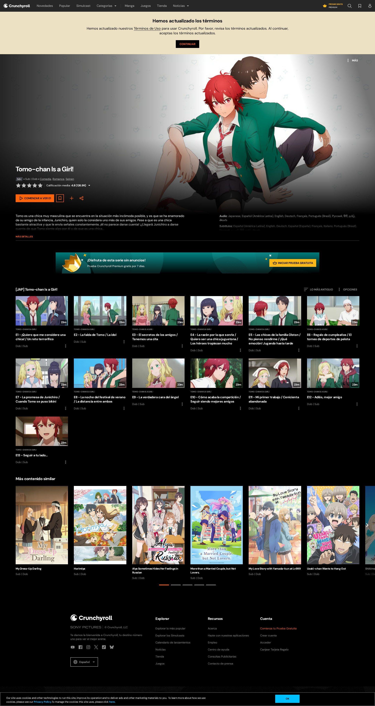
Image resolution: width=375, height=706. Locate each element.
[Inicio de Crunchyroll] (91, 617)
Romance (58, 179)
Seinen (70, 179)
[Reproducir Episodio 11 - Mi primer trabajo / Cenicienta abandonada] (275, 384)
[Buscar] (350, 6)
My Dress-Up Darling (28, 568)
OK (287, 698)
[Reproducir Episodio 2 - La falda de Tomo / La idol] (100, 320)
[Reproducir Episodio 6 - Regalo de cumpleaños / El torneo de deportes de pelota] (333, 322)
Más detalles (24, 236)
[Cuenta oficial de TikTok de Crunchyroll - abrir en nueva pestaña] (104, 647)
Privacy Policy (42, 701)
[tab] (164, 585)
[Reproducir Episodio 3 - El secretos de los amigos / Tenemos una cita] (158, 322)
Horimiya (79, 568)
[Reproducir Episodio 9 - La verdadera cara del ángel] (158, 382)
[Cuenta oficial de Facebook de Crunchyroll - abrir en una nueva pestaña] (80, 647)
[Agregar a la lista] (60, 198)
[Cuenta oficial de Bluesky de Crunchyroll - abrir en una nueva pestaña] (111, 647)
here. (112, 701)
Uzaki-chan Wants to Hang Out (326, 568)
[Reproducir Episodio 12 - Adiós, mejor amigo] (333, 382)
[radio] (18, 185)
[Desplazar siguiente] (367, 536)
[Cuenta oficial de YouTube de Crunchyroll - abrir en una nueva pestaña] (72, 647)
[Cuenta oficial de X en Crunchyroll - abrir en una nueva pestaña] (96, 647)
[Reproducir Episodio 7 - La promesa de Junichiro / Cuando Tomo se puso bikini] (42, 384)
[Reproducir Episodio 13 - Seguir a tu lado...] (42, 440)
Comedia (45, 179)
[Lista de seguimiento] (360, 6)
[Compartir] (81, 198)
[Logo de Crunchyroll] (17, 6)
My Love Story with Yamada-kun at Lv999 (275, 568)
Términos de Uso (147, 28)
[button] (107, 6)
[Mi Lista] (72, 198)
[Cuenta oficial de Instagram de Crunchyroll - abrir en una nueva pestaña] (88, 647)
